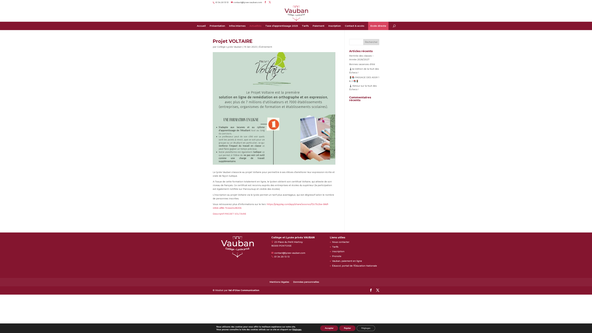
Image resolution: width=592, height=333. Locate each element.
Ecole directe (378, 25)
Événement (265, 46)
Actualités (255, 25)
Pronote (336, 256)
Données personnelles (306, 282)
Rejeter (347, 328)
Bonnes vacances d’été (362, 64)
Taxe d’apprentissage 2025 (281, 25)
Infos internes (237, 25)
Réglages (296, 329)
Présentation (217, 25)
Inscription (334, 25)
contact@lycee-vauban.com (289, 253)
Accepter (329, 328)
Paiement (318, 25)
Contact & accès (354, 25)
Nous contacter (340, 242)
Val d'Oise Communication (243, 290)
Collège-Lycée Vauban (229, 46)
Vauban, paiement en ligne (347, 261)
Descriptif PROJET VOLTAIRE (229, 213)
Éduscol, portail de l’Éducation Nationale (354, 265)
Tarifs (305, 25)
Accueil (201, 25)
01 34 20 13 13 (282, 256)
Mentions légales (279, 282)
